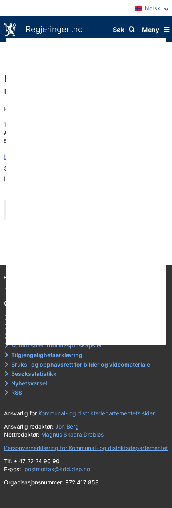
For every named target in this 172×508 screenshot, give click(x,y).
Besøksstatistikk (33, 373)
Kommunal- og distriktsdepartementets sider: (97, 413)
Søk (118, 30)
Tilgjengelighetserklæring (46, 354)
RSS (16, 392)
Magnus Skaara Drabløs (72, 434)
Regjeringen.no (54, 29)
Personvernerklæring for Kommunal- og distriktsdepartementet (86, 447)
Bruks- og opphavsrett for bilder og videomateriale (80, 364)
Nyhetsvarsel (29, 383)
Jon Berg (67, 426)
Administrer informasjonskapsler (56, 345)
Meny (150, 30)
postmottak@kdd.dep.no (57, 469)
